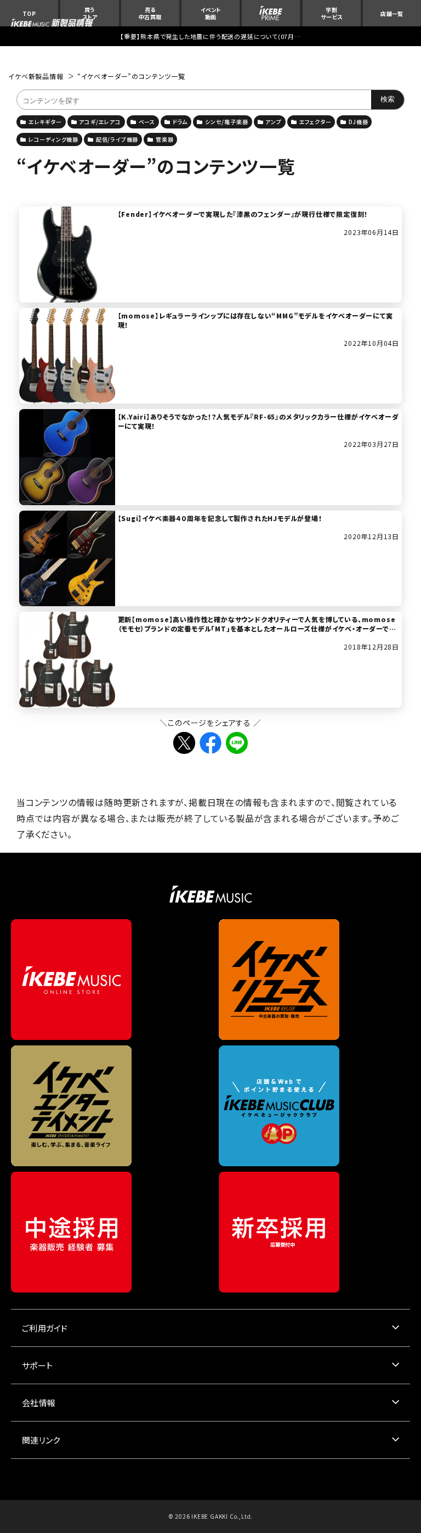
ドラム (180, 122)
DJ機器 (358, 122)
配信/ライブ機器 (117, 139)
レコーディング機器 (53, 139)
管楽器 (164, 139)
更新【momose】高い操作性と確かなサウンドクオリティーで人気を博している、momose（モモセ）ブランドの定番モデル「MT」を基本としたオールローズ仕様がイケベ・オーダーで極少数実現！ (257, 628)
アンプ (273, 122)
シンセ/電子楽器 (226, 122)
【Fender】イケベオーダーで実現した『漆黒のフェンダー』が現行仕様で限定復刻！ (243, 214)
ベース (147, 122)
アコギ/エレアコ (100, 122)
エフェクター (315, 122)
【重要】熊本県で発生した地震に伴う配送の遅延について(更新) (210, 36)
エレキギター (45, 122)
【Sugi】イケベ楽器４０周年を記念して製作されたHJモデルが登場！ (220, 518)
